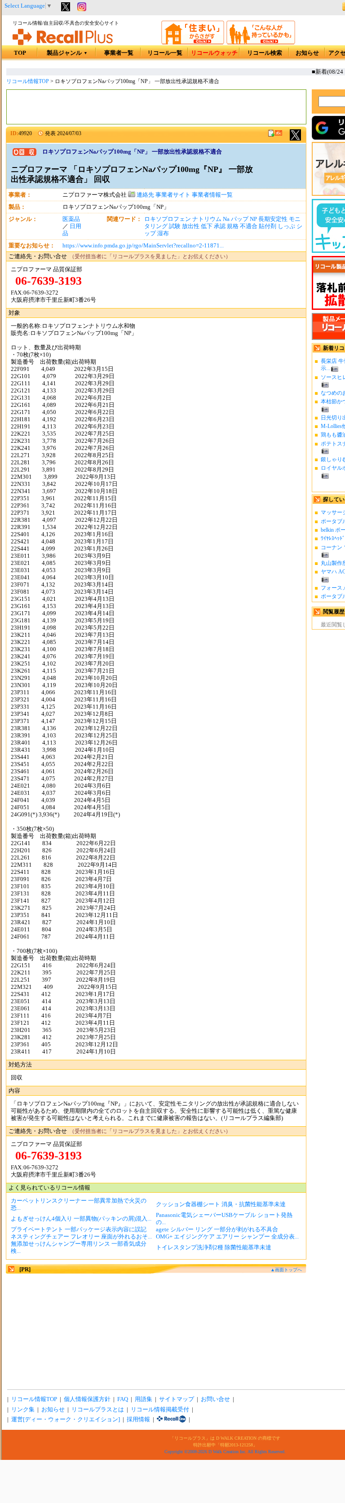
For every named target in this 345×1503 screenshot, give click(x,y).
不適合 (248, 226)
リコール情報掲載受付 (160, 1409)
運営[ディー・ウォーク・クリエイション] (65, 1419)
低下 (206, 226)
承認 (220, 226)
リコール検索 (264, 53)
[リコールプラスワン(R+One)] (171, 1419)
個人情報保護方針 (87, 1399)
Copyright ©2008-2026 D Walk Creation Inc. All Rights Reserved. (225, 1451)
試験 (175, 226)
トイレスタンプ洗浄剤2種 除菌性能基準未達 (213, 1247)
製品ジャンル (67, 53)
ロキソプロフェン (167, 219)
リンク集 (23, 1409)
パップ (239, 219)
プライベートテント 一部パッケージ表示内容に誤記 (78, 1229)
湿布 (163, 233)
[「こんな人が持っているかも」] (260, 43)
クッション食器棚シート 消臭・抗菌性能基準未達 (221, 1204)
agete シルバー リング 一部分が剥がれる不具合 (217, 1229)
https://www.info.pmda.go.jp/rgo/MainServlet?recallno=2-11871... (143, 245)
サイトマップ (176, 1399)
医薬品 (71, 219)
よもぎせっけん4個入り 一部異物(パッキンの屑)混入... (81, 1219)
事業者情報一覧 (212, 195)
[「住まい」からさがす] (192, 43)
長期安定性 (273, 219)
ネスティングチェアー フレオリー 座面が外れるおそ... (81, 1237)
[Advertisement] (156, 106)
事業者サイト (172, 195)
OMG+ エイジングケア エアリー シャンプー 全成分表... (227, 1237)
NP (253, 219)
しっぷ (286, 226)
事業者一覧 (118, 53)
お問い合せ (215, 1399)
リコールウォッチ (214, 53)
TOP (20, 53)
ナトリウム (206, 219)
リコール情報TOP (27, 81)
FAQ (122, 1399)
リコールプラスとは (97, 1409)
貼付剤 (267, 226)
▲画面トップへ (286, 1269)
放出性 (190, 226)
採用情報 (138, 1419)
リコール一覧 (164, 53)
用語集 (143, 1399)
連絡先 (144, 195)
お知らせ (307, 53)
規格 (233, 226)
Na (226, 219)
